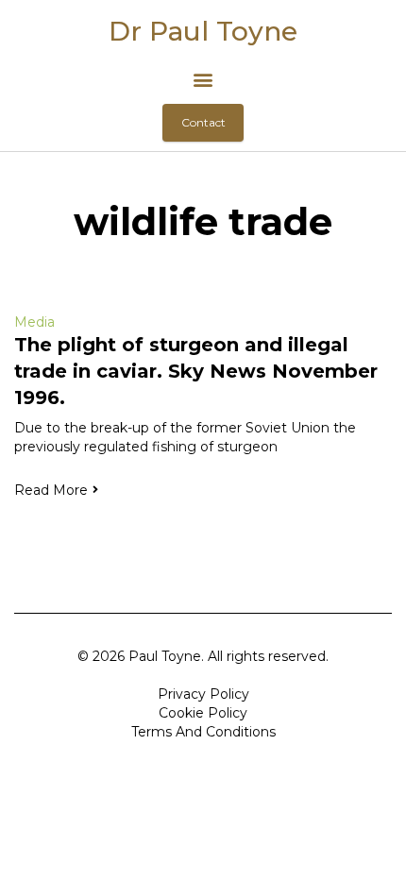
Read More (51, 490)
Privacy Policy (203, 693)
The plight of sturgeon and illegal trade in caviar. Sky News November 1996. (196, 371)
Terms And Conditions (203, 731)
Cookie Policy (203, 712)
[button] (203, 78)
